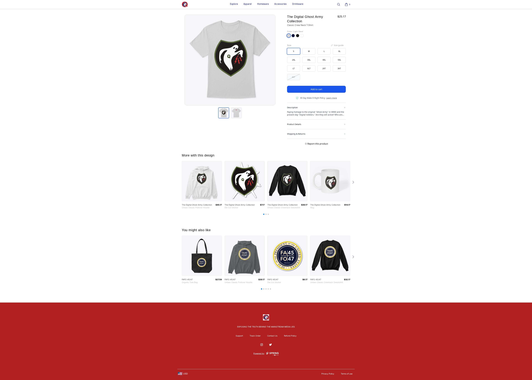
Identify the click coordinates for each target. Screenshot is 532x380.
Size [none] (289, 45)
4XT (293, 77)
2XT (324, 68)
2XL (293, 59)
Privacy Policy (327, 374)
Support (239, 336)
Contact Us (272, 336)
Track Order (255, 336)
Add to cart (316, 89)
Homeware (263, 3)
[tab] (223, 113)
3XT (339, 68)
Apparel (247, 3)
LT (294, 68)
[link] (202, 181)
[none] (337, 45)
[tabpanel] (230, 60)
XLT (308, 68)
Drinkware (297, 3)
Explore (234, 3)
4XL (324, 59)
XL (339, 51)
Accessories (280, 3)
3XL (308, 59)
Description (292, 107)
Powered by (258, 353)
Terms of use (346, 374)
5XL (339, 59)
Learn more (331, 98)
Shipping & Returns (296, 133)
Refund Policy (290, 336)
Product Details (294, 124)
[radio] (293, 51)
